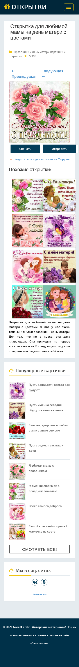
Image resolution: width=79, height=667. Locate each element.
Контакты (39, 594)
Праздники (21, 52)
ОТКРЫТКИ (28, 7)
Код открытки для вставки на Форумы (42, 159)
